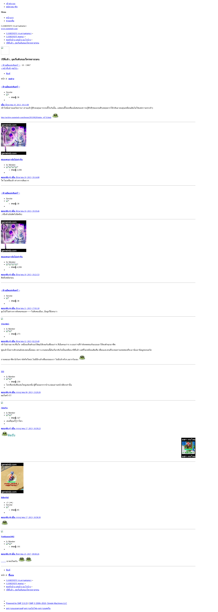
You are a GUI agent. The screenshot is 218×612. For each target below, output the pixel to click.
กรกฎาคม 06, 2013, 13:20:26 (21, 392)
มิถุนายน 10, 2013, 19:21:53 (20, 275)
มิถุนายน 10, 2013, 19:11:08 (15, 105)
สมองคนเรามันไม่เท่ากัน (12, 159)
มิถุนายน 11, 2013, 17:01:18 (20, 308)
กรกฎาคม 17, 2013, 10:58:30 (21, 517)
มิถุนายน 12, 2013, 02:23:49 (20, 341)
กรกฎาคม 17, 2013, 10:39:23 (21, 428)
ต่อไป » (15, 68)
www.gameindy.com (9, 29)
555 (2, 371)
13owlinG (5, 324)
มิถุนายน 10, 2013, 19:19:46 (20, 211)
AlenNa (4, 408)
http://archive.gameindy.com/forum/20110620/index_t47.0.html (26, 117)
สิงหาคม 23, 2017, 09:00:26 (20, 554)
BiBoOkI (5, 497)
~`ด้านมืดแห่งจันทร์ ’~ (10, 65)
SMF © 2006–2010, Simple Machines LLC (48, 603)
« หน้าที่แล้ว (6, 68)
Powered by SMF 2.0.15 (17, 603)
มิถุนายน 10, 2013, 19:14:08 (20, 177)
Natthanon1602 (7, 537)
